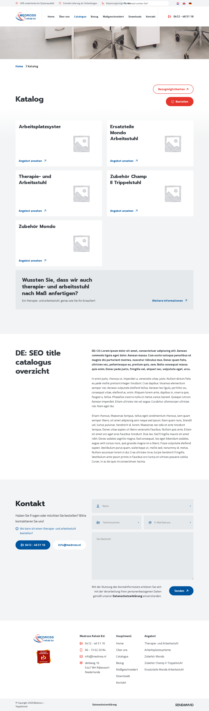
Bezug (94, 16)
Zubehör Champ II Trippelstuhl (164, 663)
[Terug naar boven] (202, 704)
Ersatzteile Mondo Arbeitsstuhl (164, 669)
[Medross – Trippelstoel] (26, 16)
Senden (179, 591)
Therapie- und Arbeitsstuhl (161, 643)
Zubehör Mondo (154, 656)
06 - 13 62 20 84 (95, 650)
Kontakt (150, 16)
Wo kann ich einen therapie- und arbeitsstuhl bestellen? (48, 530)
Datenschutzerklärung (127, 596)
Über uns (64, 16)
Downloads (135, 16)
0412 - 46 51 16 (183, 16)
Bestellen (182, 101)
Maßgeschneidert (113, 16)
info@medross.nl (69, 545)
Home (51, 16)
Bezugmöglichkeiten (171, 89)
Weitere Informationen (168, 300)
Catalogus (80, 16)
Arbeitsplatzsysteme (158, 650)
